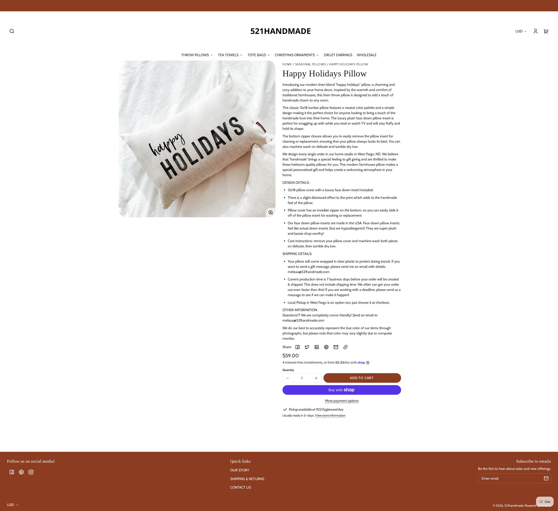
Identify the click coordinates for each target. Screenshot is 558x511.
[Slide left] (123, 140)
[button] (12, 31)
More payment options (342, 401)
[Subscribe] (546, 478)
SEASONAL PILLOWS (310, 64)
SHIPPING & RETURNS (247, 479)
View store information (330, 415)
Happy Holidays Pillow (348, 64)
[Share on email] (336, 347)
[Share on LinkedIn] (317, 347)
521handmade (513, 506)
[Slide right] (271, 140)
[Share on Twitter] (307, 347)
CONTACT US (240, 487)
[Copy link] (345, 347)
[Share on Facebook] (297, 347)
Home (287, 64)
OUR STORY (239, 470)
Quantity (288, 370)
